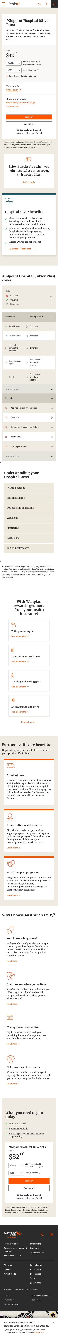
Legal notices (36, 1300)
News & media (10, 1274)
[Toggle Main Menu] (3, 3)
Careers (7, 1269)
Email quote (29, 124)
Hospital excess (16, 498)
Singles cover (12, 90)
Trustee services (37, 1253)
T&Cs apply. (29, 182)
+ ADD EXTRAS (12, 106)
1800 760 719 (43, 1234)
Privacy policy (9, 1300)
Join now (29, 117)
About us (8, 1265)
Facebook (38, 1274)
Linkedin (37, 1283)
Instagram (38, 1265)
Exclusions (13, 538)
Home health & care (12, 1255)
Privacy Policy (38, 1332)
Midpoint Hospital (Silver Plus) (19, 102)
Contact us (52, 1234)
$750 (10, 70)
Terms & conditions (11, 1304)
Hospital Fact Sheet (21, 249)
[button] (39, 3)
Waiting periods (16, 487)
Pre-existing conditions (20, 507)
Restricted (13, 528)
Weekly (11, 63)
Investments (35, 1244)
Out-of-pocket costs (18, 548)
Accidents (12, 517)
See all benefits (18, 636)
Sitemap (7, 1295)
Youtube (37, 1269)
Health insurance (11, 1244)
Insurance (34, 1248)
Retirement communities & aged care (15, 1249)
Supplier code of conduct (40, 1295)
